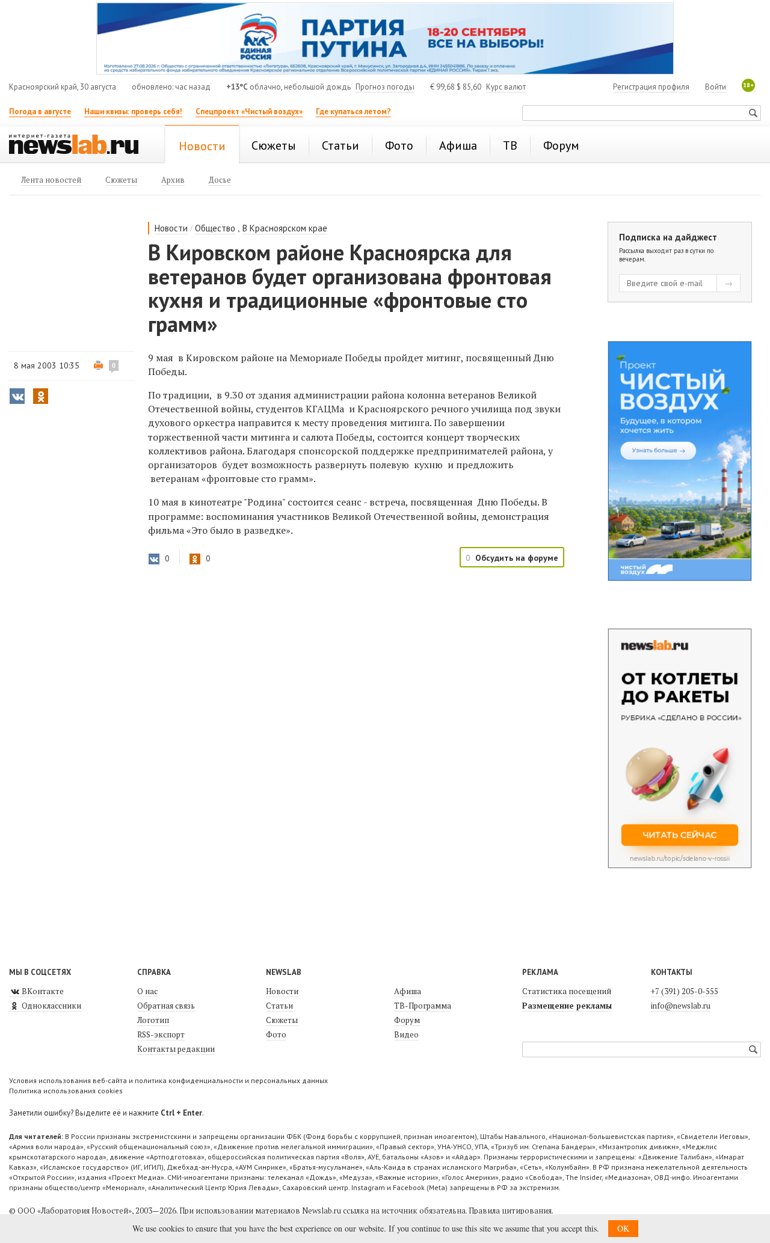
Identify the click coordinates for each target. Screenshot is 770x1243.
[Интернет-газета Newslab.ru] (79, 145)
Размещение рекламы (567, 1005)
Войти (715, 87)
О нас (147, 991)
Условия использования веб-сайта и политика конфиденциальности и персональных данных (168, 1080)
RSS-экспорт (161, 1034)
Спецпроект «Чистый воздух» (249, 111)
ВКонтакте (42, 991)
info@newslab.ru (680, 1005)
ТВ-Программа (422, 1005)
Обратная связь (166, 1005)
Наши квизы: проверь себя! (133, 111)
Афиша (407, 991)
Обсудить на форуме (516, 557)
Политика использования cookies (66, 1090)
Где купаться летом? (353, 111)
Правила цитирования (510, 1210)
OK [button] (623, 1228)
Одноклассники (50, 1005)
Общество (215, 228)
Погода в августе (40, 111)
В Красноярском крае (284, 228)
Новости (171, 228)
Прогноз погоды (385, 87)
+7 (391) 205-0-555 (684, 991)
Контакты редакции (176, 1048)
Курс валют (506, 87)
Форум (407, 1020)
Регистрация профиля (651, 87)
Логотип (153, 1020)
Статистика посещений (566, 991)
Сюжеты (282, 1020)
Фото (276, 1034)
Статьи (279, 1005)
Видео (406, 1034)
